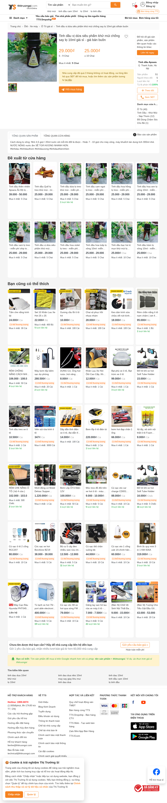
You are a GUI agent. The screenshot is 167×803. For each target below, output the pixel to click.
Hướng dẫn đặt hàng (18, 723)
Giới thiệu (43, 702)
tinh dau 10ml (116, 675)
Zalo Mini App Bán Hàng (81, 731)
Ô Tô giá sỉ (47, 26)
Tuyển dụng (44, 711)
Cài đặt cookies (46, 751)
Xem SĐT (149, 97)
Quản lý (31, 794)
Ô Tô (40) (142, 109)
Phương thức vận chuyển (21, 732)
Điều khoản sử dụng (48, 716)
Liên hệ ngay (147, 52)
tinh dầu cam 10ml (68, 11)
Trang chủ (15, 26)
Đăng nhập (152, 2)
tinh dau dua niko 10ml (70, 675)
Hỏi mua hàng (74, 89)
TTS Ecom (74, 736)
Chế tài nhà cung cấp (49, 725)
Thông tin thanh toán (49, 721)
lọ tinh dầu (96, 11)
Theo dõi (149, 90)
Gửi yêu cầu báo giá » (135, 644)
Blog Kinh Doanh (47, 706)
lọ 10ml (84, 11)
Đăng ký (150, 6)
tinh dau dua (64, 682)
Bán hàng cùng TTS (149, 11)
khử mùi (51, 11)
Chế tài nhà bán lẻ (47, 730)
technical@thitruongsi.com (21, 753)
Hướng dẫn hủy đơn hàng (21, 727)
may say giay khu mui (69, 678)
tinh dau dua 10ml (17, 675)
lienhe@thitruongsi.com (20, 745)
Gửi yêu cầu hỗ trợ (17, 718)
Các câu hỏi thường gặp (20, 713)
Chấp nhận (14, 794)
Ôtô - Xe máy (31, 26)
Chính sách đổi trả (17, 737)
